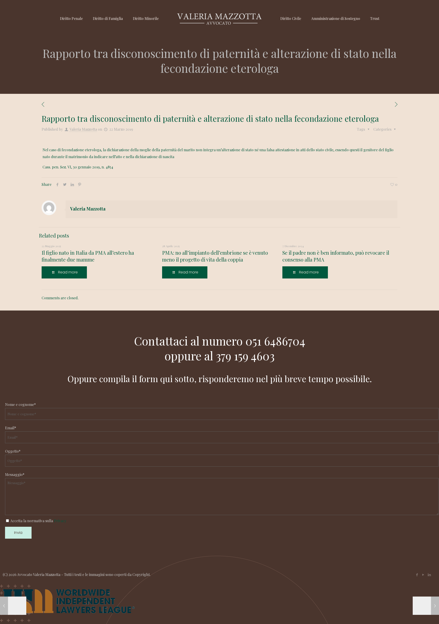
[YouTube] (423, 574)
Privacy (60, 520)
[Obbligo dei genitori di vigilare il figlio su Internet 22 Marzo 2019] (13, 606)
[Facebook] (417, 574)
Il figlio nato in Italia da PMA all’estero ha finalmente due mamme (88, 256)
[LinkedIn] (429, 574)
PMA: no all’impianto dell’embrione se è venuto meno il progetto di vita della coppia (215, 256)
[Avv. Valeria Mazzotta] (219, 18)
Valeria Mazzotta (83, 129)
